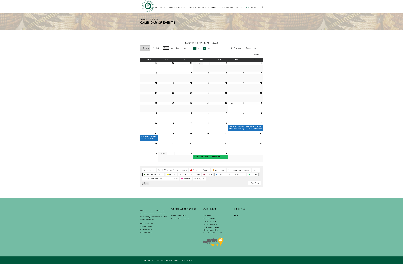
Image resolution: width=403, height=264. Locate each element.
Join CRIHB (202, 7)
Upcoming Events (209, 218)
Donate (239, 7)
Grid (145, 49)
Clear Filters (257, 54)
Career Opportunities (178, 215)
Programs (192, 7)
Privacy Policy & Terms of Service (214, 233)
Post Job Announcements (180, 219)
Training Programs (209, 221)
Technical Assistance (210, 224)
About (163, 7)
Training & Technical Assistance (221, 7)
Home (156, 7)
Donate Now (207, 215)
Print (146, 184)
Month (166, 48)
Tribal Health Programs (211, 227)
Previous (237, 48)
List (155, 49)
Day (177, 48)
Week (172, 48)
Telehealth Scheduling (210, 230)
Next (254, 48)
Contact (254, 7)
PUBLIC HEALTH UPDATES (177, 7)
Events (246, 7)
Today (248, 48)
